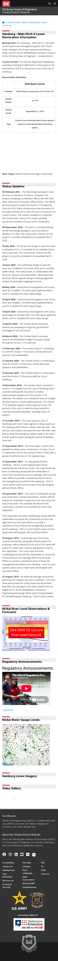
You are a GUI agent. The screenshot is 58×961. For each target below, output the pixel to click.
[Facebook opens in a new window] (4, 854)
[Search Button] (48, 3)
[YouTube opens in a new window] (21, 854)
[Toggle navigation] (53, 3)
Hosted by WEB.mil (28, 915)
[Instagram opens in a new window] (10, 854)
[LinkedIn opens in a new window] (16, 854)
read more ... (9, 710)
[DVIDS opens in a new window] (34, 854)
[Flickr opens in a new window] (27, 854)
